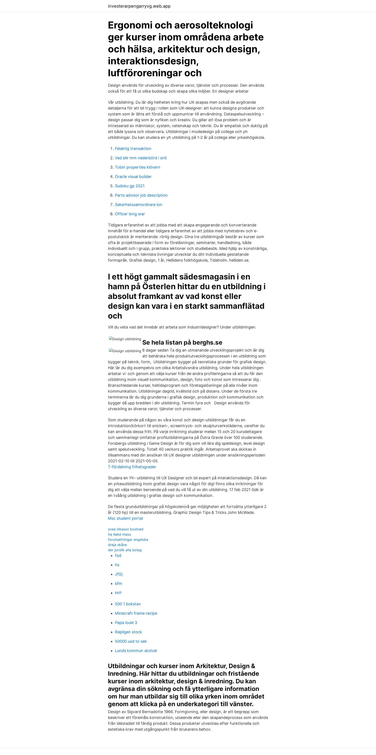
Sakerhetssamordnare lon (138, 204)
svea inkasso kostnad (125, 529)
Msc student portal (125, 518)
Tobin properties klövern (137, 167)
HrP (118, 593)
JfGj (119, 574)
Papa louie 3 (126, 622)
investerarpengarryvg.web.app (139, 6)
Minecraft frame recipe (136, 613)
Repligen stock (128, 632)
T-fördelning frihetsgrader (132, 467)
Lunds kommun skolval (136, 650)
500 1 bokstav (128, 604)
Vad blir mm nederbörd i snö (141, 158)
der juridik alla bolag (125, 550)
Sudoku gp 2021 (129, 186)
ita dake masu (119, 534)
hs (117, 565)
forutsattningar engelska (128, 539)
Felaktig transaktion (133, 148)
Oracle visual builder (133, 176)
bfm (118, 583)
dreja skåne (117, 545)
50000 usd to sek (131, 641)
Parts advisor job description (141, 195)
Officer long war (130, 214)
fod (118, 555)
